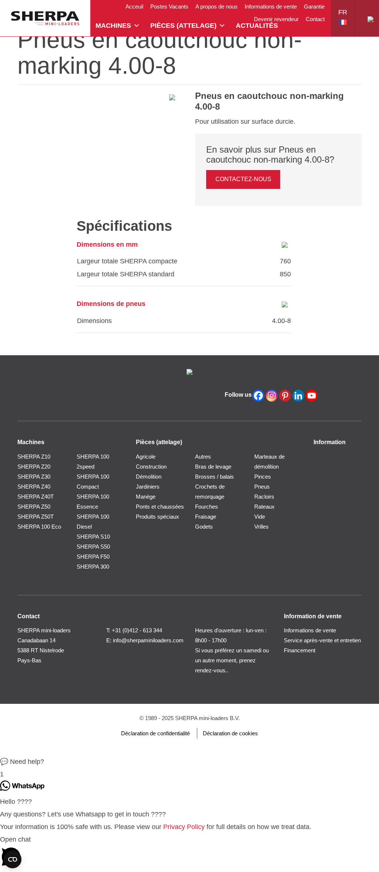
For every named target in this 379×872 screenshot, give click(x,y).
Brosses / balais (214, 476)
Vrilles (261, 526)
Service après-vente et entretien (322, 640)
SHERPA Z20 (33, 466)
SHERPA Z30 (33, 476)
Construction (151, 466)
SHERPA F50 (93, 556)
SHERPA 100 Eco (39, 526)
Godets (204, 526)
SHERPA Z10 (33, 456)
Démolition (148, 476)
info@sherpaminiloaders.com (148, 640)
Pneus (262, 486)
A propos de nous (216, 6)
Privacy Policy (184, 827)
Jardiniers (148, 486)
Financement (299, 650)
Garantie (314, 6)
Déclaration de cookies (230, 733)
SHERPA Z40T (35, 496)
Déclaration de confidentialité (155, 733)
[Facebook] (258, 396)
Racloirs (264, 496)
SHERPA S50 (93, 546)
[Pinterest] (285, 396)
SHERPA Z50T (35, 516)
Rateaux (264, 506)
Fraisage (205, 516)
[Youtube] (312, 396)
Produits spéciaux (157, 516)
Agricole (145, 456)
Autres (203, 456)
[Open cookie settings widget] (12, 859)
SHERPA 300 (93, 566)
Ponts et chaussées (160, 506)
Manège (145, 496)
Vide (259, 516)
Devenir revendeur (276, 19)
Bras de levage (213, 466)
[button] (189, 761)
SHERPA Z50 (33, 506)
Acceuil (134, 6)
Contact (315, 19)
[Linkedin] (298, 396)
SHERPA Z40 (33, 486)
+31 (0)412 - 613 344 (137, 630)
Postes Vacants (169, 6)
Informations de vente (271, 6)
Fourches (206, 506)
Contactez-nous (243, 179)
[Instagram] (272, 396)
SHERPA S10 (93, 536)
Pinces (262, 476)
